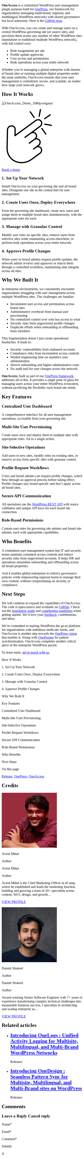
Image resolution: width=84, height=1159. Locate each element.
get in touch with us (35, 652)
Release (7, 776)
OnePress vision (66, 633)
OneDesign (46, 637)
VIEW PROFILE (14, 902)
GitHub (64, 607)
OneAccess (36, 776)
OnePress (41, 9)
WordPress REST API (47, 504)
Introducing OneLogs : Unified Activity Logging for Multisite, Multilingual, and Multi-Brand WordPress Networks (44, 1043)
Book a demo (11, 170)
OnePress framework (59, 376)
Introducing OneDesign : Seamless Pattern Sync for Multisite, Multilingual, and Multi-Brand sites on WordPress (46, 1079)
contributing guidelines (57, 611)
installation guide (23, 611)
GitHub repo (53, 21)
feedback (50, 614)
